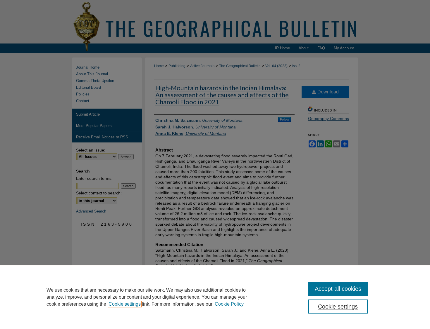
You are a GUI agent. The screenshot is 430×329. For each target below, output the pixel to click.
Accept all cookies (338, 289)
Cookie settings (125, 304)
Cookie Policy (229, 304)
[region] (215, 297)
